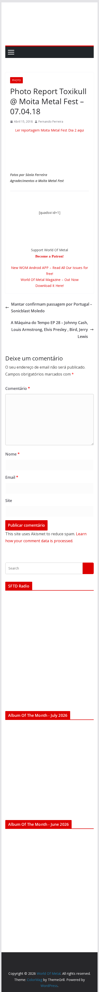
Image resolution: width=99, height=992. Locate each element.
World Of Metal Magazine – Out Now (50, 279)
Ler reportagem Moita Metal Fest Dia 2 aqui (49, 130)
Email (11, 477)
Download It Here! (49, 285)
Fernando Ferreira (50, 122)
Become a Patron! (49, 256)
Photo (16, 80)
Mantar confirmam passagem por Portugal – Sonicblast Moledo (51, 308)
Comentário (17, 388)
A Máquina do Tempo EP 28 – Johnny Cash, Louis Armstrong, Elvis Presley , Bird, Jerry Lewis (49, 329)
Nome (12, 454)
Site (8, 500)
